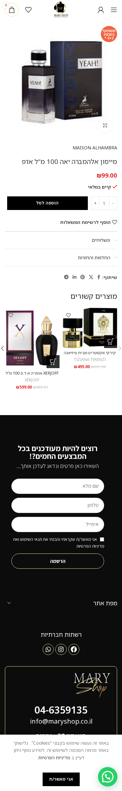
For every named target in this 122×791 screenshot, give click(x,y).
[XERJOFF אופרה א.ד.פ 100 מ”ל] (32, 338)
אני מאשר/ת (61, 779)
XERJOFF (32, 379)
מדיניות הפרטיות (54, 757)
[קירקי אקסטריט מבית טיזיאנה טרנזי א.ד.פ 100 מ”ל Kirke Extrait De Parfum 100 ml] (90, 328)
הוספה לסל (47, 203)
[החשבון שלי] (100, 9)
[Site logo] (61, 9)
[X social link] (91, 277)
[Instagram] (60, 649)
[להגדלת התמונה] (105, 125)
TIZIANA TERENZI (90, 359)
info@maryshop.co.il (61, 721)
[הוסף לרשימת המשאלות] (68, 315)
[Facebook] (73, 649)
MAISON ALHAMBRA (95, 148)
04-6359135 (61, 709)
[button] (110, 341)
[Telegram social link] (66, 277)
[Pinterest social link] (82, 277)
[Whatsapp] (48, 649)
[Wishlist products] (28, 9)
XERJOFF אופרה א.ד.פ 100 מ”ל (32, 373)
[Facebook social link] (98, 277)
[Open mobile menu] (113, 9)
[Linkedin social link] (74, 277)
